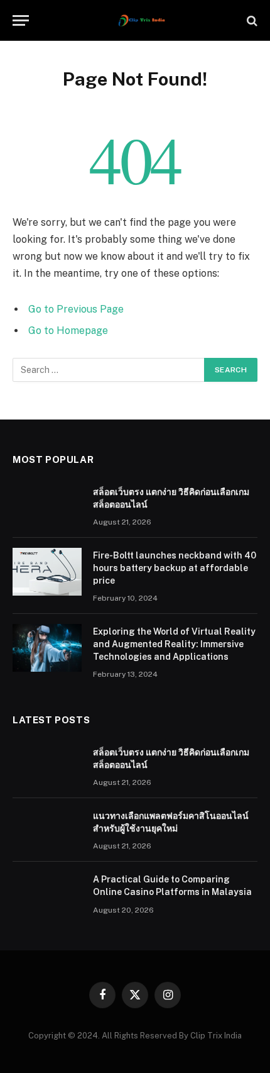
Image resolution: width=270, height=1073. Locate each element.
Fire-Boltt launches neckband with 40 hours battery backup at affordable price (174, 568)
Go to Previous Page (76, 309)
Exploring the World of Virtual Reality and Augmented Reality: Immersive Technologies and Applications (174, 644)
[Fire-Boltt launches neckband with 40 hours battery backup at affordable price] (47, 572)
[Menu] (21, 20)
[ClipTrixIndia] (141, 20)
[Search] (250, 20)
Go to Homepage (68, 330)
